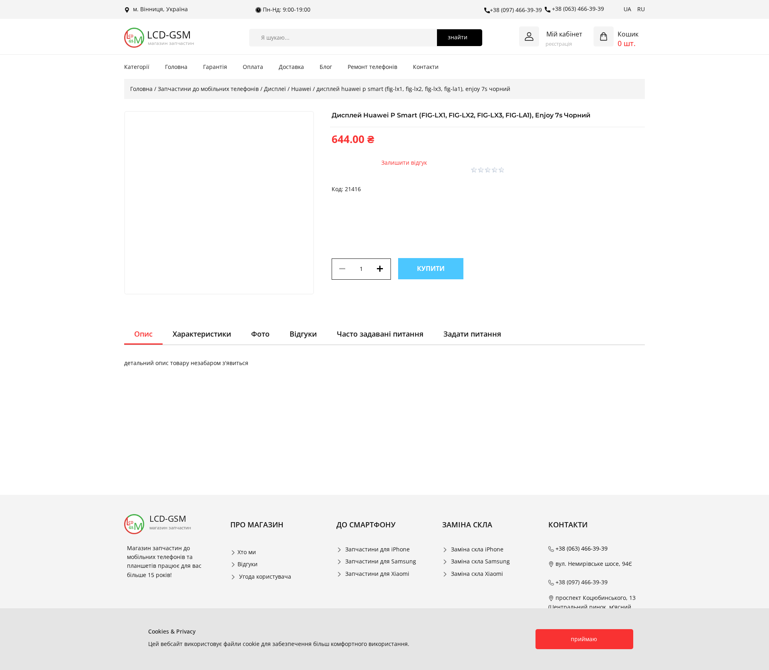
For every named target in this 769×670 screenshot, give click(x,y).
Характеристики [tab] (202, 334)
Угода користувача (265, 576)
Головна (176, 67)
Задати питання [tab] (472, 334)
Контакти (426, 67)
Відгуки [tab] (303, 334)
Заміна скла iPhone (477, 549)
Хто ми (247, 552)
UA (627, 9)
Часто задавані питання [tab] (380, 334)
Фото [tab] (260, 334)
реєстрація (559, 43)
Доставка (291, 67)
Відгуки (248, 564)
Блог (326, 67)
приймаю (584, 639)
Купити (431, 268)
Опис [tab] (143, 334)
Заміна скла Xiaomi (477, 573)
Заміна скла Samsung (480, 561)
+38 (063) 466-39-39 (577, 8)
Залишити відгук (404, 162)
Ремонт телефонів (372, 67)
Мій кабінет (564, 34)
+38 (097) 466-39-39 (516, 10)
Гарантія (215, 67)
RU (641, 9)
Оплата (253, 67)
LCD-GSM (169, 34)
